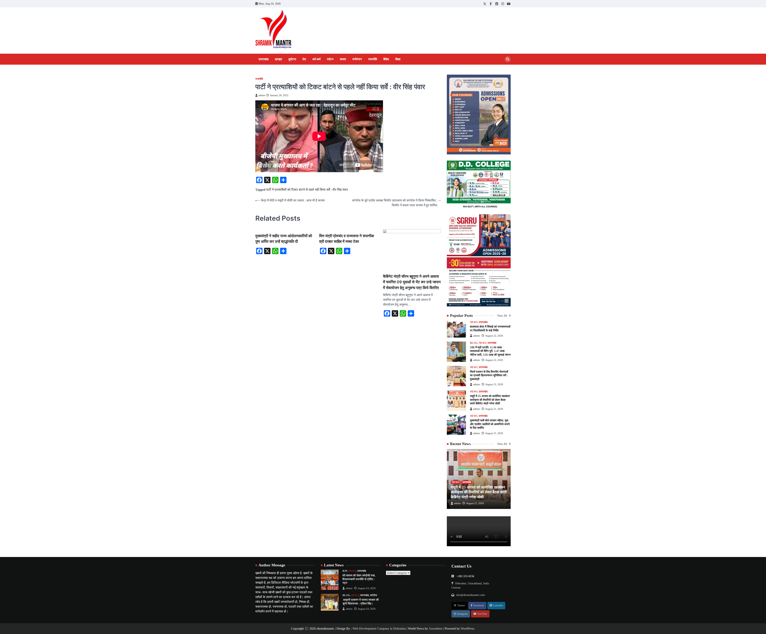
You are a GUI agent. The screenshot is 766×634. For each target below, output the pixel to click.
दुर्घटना (292, 59)
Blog (474, 343)
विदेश (386, 59)
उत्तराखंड (263, 59)
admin (262, 95)
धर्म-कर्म (316, 59)
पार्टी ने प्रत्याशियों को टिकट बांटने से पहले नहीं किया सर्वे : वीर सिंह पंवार (307, 189)
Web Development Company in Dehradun (379, 628)
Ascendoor (435, 628)
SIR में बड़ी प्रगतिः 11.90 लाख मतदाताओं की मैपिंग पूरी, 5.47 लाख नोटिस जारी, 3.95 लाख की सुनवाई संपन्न (490, 351)
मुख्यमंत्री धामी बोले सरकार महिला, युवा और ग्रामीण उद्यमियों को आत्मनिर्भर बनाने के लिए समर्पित (490, 424)
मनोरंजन (357, 59)
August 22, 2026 (494, 335)
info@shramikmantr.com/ (470, 594)
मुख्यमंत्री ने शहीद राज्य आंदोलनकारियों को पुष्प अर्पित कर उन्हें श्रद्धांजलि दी (283, 239)
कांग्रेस (373, 595)
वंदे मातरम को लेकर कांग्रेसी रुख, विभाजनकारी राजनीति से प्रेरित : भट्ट (359, 579)
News (474, 322)
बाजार (343, 59)
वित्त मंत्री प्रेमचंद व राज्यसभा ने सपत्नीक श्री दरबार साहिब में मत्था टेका (346, 239)
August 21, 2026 (494, 384)
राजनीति (372, 59)
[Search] (508, 59)
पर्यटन (330, 59)
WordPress (467, 628)
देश (304, 59)
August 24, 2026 (367, 588)
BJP (345, 571)
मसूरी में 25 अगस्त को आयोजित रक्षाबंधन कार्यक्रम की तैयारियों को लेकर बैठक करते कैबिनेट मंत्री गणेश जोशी (490, 399)
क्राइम (278, 59)
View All (502, 315)
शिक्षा (397, 59)
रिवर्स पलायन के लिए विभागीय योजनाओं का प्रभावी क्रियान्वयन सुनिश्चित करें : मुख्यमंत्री (489, 375)
